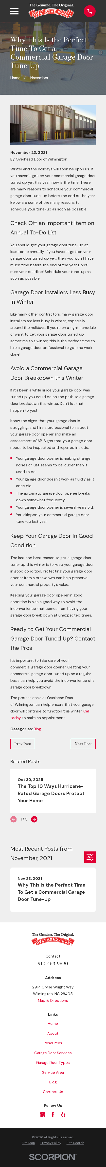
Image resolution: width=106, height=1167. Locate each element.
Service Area (53, 1072)
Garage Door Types (53, 1062)
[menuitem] (28, 1143)
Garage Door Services (53, 1053)
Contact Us (53, 1091)
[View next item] (34, 819)
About (52, 1033)
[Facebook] (53, 1114)
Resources (53, 1043)
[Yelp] (63, 1114)
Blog (37, 729)
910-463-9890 (53, 963)
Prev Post (22, 744)
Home (53, 1023)
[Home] (51, 11)
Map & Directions (53, 1000)
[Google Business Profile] (42, 1114)
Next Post (83, 744)
